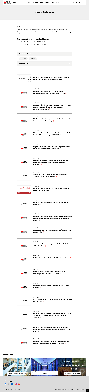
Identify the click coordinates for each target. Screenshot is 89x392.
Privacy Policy (65, 389)
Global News (23, 58)
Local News (32, 58)
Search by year (23, 63)
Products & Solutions (38, 2)
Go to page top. (87, 390)
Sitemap (82, 389)
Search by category (25, 54)
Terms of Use (58, 389)
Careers (47, 2)
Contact (58, 2)
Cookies (72, 389)
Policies (77, 389)
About (29, 2)
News (52, 2)
